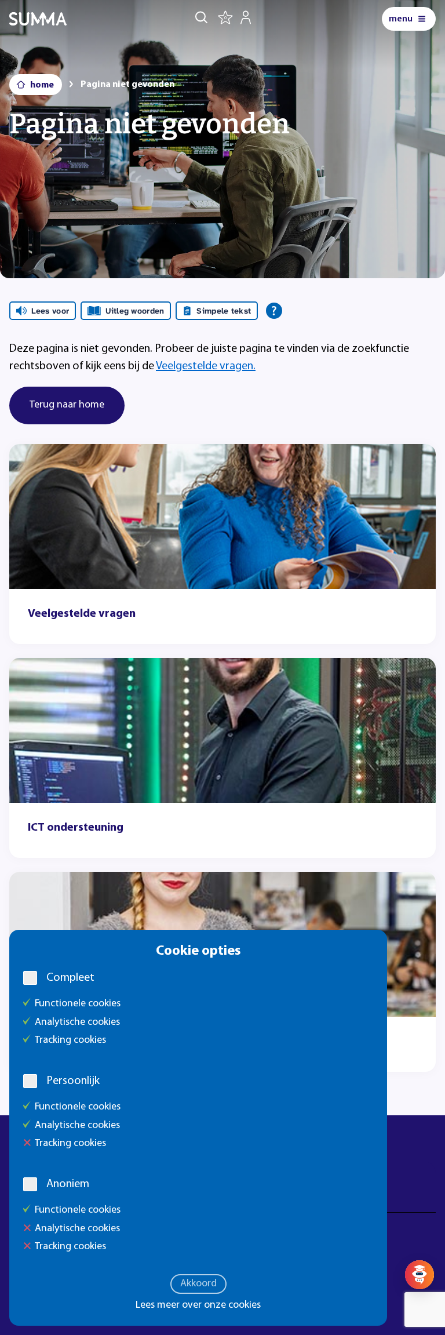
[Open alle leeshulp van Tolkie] (274, 311)
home (42, 85)
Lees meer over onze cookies (198, 1305)
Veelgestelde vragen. (206, 366)
